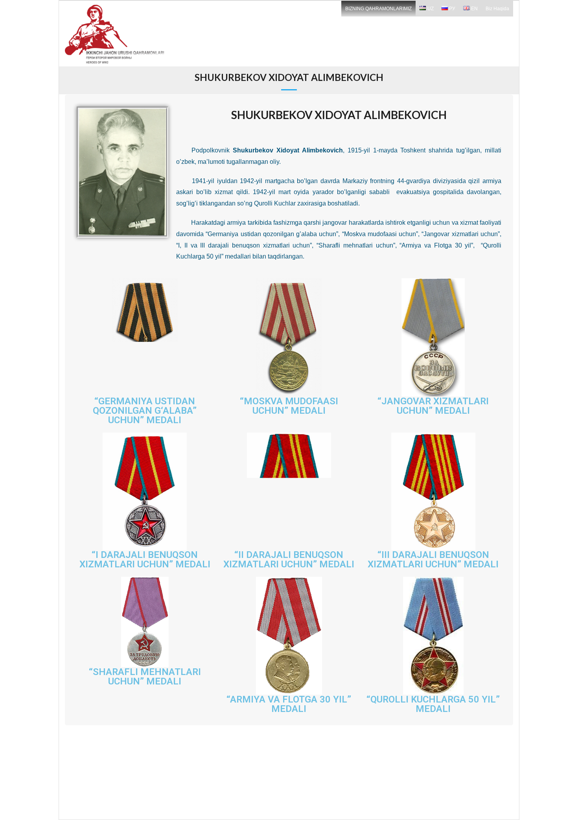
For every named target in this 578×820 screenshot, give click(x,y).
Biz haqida (497, 8)
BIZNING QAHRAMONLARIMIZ (378, 8)
